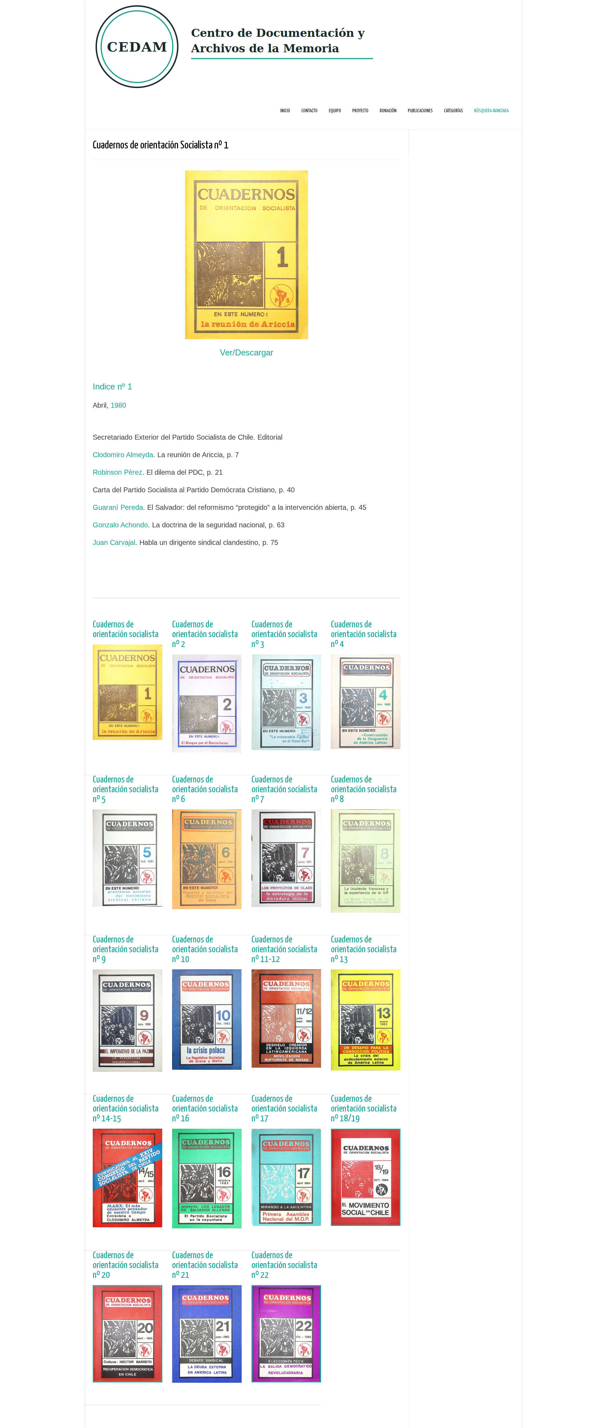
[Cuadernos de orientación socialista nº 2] (207, 749)
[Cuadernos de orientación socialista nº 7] (286, 903)
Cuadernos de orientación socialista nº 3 (284, 634)
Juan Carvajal (114, 542)
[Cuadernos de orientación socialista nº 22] (286, 1378)
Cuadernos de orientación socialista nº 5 (125, 789)
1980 (118, 405)
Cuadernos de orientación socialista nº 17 (284, 1108)
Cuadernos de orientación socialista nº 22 (284, 1265)
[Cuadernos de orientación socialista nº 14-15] (127, 1223)
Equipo (335, 111)
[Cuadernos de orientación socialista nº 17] (286, 1222)
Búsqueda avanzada (491, 111)
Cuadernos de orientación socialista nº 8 (364, 789)
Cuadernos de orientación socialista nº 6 (205, 789)
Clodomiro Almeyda (123, 455)
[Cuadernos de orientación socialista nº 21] (207, 1379)
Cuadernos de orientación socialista (125, 629)
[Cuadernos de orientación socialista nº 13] (365, 1067)
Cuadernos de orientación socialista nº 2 (205, 634)
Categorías (453, 111)
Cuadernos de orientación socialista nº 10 (205, 949)
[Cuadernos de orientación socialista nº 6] (207, 905)
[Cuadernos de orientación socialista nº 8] (365, 909)
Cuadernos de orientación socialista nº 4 (364, 634)
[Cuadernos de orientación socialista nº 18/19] (365, 1222)
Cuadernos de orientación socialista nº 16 (205, 1108)
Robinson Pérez (117, 472)
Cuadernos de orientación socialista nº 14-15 (125, 1108)
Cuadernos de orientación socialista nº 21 (205, 1265)
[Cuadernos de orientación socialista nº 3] (286, 747)
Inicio (285, 111)
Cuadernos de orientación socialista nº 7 (284, 789)
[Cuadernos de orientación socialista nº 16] (207, 1224)
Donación (388, 111)
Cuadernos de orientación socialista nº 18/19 (364, 1108)
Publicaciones (420, 111)
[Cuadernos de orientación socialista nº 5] (127, 903)
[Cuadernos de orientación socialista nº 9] (127, 1068)
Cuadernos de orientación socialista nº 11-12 (284, 949)
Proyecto (360, 111)
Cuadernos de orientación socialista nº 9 (125, 949)
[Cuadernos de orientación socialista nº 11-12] (286, 1064)
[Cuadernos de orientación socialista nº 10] (207, 1066)
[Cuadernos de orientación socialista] (127, 736)
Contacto (309, 111)
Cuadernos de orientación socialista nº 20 (125, 1265)
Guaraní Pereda (118, 507)
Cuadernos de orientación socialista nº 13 (364, 949)
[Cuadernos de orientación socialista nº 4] (365, 745)
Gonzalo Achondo (120, 525)
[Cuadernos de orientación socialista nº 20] (127, 1378)
